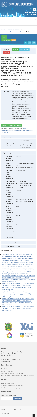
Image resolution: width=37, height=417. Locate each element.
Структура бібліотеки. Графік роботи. (12, 373)
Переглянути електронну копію (11, 125)
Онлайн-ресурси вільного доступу (11, 388)
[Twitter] (5, 413)
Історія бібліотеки (6, 369)
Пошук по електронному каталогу (11, 31)
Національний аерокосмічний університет (15, 352)
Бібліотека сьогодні (7, 371)
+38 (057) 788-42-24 (30, 14)
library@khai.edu (30, 12)
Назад (13, 40)
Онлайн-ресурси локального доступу (12, 385)
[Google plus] (8, 413)
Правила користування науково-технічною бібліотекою (17, 375)
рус (30, 42)
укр (26, 42)
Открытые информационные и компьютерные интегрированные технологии (17, 130)
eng (34, 42)
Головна (3, 29)
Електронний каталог (14, 29)
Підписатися (17, 398)
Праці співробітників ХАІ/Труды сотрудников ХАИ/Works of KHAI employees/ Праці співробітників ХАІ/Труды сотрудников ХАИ (18, 308)
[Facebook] (2, 413)
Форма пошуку (6, 40)
